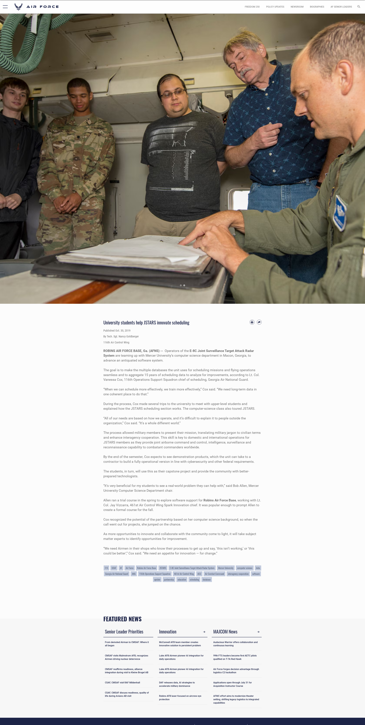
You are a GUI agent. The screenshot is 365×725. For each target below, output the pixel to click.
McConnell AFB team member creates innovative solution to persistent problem (180, 644)
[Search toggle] (359, 7)
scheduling (194, 579)
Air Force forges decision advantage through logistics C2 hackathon (236, 671)
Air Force (129, 568)
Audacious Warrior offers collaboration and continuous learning (235, 644)
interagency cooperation (238, 574)
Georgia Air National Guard (116, 574)
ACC (199, 574)
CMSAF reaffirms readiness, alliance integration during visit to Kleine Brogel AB (126, 671)
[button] (4, 7)
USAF (114, 568)
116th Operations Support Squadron (154, 574)
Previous (18, 159)
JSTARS (163, 568)
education (182, 579)
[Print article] (252, 322)
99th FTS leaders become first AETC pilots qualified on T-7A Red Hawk (235, 657)
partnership (169, 579)
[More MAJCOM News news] (258, 632)
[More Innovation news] (204, 632)
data (258, 568)
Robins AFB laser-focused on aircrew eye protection (180, 698)
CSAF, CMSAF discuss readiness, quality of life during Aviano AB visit (127, 694)
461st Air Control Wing (184, 574)
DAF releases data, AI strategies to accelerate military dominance (177, 684)
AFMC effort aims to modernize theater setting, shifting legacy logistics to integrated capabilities (236, 699)
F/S (106, 568)
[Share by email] (259, 322)
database (207, 579)
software (256, 574)
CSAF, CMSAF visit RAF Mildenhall (122, 682)
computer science (244, 568)
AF (121, 568)
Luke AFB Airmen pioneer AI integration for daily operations (181, 657)
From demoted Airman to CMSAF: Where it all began (127, 644)
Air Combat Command (214, 574)
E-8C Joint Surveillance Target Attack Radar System (192, 568)
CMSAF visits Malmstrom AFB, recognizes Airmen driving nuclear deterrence (126, 657)
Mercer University (225, 568)
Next (346, 159)
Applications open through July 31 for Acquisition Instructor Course (232, 684)
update (157, 579)
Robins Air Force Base (146, 568)
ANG (134, 574)
